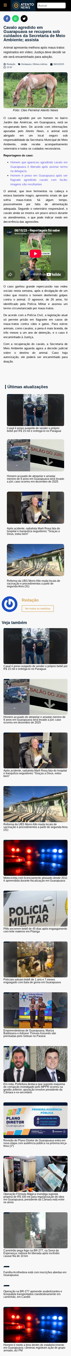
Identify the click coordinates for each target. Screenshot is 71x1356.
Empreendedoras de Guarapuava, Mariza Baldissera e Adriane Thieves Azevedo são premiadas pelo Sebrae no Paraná (29, 1033)
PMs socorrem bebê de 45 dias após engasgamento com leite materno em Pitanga (35, 930)
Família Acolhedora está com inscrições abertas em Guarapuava (34, 1273)
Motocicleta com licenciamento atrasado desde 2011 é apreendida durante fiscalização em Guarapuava (35, 879)
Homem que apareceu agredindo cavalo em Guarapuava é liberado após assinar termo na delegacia (39, 167)
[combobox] (51, 5)
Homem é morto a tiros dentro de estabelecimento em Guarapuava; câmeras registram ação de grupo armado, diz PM (34, 1347)
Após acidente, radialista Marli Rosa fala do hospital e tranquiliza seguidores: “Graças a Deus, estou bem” (33, 531)
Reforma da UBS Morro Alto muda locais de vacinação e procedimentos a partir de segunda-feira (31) (33, 583)
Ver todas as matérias (37, 608)
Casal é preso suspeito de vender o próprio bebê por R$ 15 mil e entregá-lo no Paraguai (34, 429)
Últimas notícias (40, 64)
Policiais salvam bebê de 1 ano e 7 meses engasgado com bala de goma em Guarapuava (32, 981)
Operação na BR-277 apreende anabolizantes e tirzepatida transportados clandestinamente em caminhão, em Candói (32, 1294)
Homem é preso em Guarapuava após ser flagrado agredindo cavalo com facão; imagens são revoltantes (39, 180)
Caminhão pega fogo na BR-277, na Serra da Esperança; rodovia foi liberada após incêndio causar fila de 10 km (31, 1253)
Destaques (26, 64)
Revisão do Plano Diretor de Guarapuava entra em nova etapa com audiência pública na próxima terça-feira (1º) (35, 1143)
